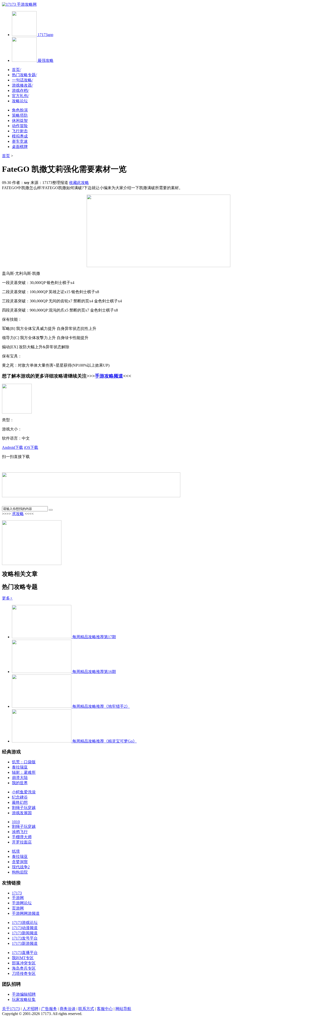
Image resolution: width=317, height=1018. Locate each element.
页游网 (18, 908)
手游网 (18, 898)
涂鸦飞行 (20, 832)
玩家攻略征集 (24, 999)
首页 (16, 70)
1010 (16, 822)
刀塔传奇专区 (24, 973)
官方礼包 (20, 96)
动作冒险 (20, 126)
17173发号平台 (25, 938)
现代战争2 (21, 867)
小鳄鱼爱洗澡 (24, 792)
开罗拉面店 (22, 842)
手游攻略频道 (109, 376)
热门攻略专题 (24, 75)
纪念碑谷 (20, 797)
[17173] (9, 4)
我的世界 (20, 783)
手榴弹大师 (22, 837)
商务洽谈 (68, 1009)
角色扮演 (20, 110)
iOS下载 (31, 447)
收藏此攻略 (79, 182)
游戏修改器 (22, 85)
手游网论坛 (22, 903)
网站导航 (123, 1009)
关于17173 (11, 1009)
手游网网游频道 (26, 913)
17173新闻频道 (25, 933)
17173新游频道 (25, 943)
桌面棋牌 (20, 146)
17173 (17, 893)
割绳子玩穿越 (24, 808)
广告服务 (49, 1009)
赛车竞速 (20, 141)
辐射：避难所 (24, 772)
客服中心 (105, 1009)
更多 (7, 598)
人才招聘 (30, 1009)
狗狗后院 (20, 872)
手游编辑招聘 (24, 994)
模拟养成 (20, 136)
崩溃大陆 (20, 777)
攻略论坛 (20, 101)
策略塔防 (20, 115)
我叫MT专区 (23, 958)
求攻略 (18, 514)
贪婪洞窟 (20, 862)
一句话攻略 (22, 80)
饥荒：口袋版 (24, 762)
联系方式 (86, 1009)
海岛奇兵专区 (24, 968)
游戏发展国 (22, 813)
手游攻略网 (27, 4)
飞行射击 (20, 131)
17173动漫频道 (25, 928)
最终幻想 (20, 802)
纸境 (16, 851)
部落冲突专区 (24, 963)
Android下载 (12, 447)
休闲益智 (20, 120)
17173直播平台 (25, 952)
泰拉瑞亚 (20, 767)
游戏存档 (20, 90)
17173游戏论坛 (25, 922)
